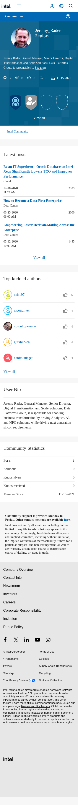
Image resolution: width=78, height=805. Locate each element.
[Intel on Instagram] (48, 648)
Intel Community (17, 131)
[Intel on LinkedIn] (26, 648)
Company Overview (18, 577)
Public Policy (13, 634)
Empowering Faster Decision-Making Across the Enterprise (33, 227)
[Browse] (15, 19)
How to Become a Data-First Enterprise (35, 200)
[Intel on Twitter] (16, 648)
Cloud (7, 181)
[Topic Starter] (31, 102)
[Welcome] (15, 102)
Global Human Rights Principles (21, 724)
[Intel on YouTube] (37, 648)
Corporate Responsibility (22, 618)
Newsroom (11, 593)
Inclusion (10, 626)
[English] (61, 6)
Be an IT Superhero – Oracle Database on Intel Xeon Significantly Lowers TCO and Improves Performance (36, 172)
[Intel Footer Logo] (8, 766)
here (69, 523)
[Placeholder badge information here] (47, 102)
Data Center (11, 205)
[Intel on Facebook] (5, 648)
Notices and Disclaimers (35, 714)
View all (39, 118)
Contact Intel (13, 585)
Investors (10, 602)
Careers (9, 610)
